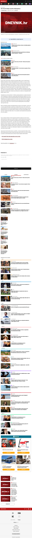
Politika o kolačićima (16, 531)
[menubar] (29, 1)
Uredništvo (16, 525)
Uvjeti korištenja (16, 528)
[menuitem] (29, 1)
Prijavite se (16, 168)
